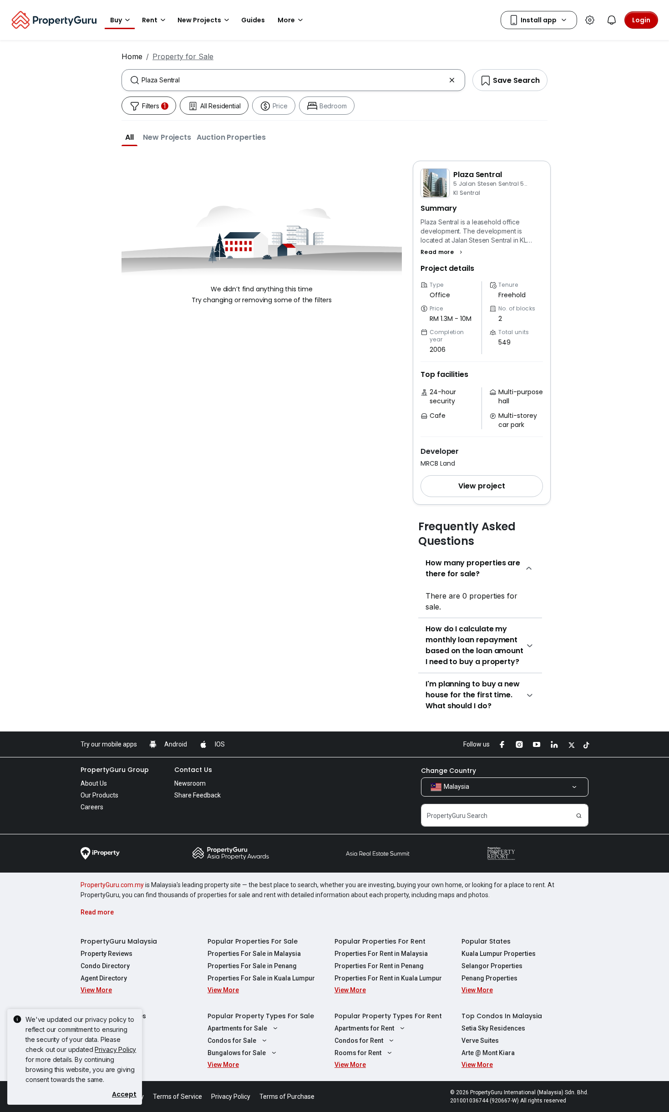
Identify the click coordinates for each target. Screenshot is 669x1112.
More (286, 20)
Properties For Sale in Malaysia (254, 953)
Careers (92, 807)
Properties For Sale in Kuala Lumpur (261, 978)
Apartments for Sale (237, 1028)
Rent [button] (149, 20)
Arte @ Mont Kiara (488, 1052)
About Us (94, 783)
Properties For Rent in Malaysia (381, 953)
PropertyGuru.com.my (112, 885)
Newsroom (190, 783)
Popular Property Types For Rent (388, 1016)
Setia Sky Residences (493, 1028)
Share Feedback (197, 795)
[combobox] (293, 80)
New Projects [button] (199, 20)
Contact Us (193, 769)
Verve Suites (480, 1040)
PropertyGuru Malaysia (119, 941)
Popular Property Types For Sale (261, 1016)
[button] (129, 137)
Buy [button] (116, 20)
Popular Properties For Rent (380, 941)
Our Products (99, 795)
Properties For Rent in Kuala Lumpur (388, 978)
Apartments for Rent (364, 1028)
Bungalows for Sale (237, 1052)
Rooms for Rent (357, 1052)
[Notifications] (612, 20)
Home (132, 56)
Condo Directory (105, 966)
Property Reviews (106, 953)
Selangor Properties (491, 966)
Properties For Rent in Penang (379, 966)
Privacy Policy (115, 1049)
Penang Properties (489, 978)
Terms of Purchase (286, 1096)
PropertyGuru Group (115, 769)
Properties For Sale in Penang (252, 966)
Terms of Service (177, 1096)
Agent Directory (104, 978)
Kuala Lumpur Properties (498, 953)
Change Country (448, 770)
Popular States (486, 941)
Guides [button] (253, 20)
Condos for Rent (358, 1040)
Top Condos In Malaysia (501, 1016)
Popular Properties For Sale (253, 941)
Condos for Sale (232, 1040)
